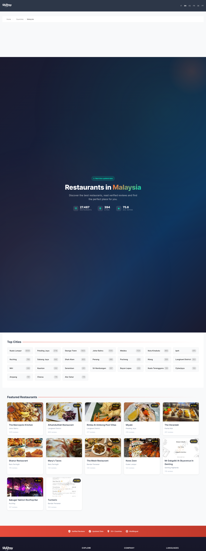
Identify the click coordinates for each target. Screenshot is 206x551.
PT (203, 6)
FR (194, 6)
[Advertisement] (103, 40)
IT (181, 6)
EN (185, 6)
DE (198, 6)
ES (190, 6)
